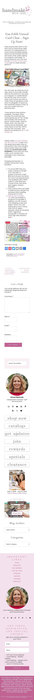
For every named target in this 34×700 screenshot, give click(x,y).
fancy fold (14, 256)
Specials (17, 576)
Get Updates (17, 568)
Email (7, 325)
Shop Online (22, 493)
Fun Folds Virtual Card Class (15, 62)
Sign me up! (17, 668)
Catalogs (17, 579)
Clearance (17, 581)
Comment (9, 296)
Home (17, 563)
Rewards (17, 573)
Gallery (15, 254)
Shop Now (17, 565)
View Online (11, 493)
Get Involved (21, 254)
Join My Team (17, 571)
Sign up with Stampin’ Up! (16, 197)
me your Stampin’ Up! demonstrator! (16, 142)
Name (7, 316)
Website (8, 335)
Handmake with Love (17, 10)
